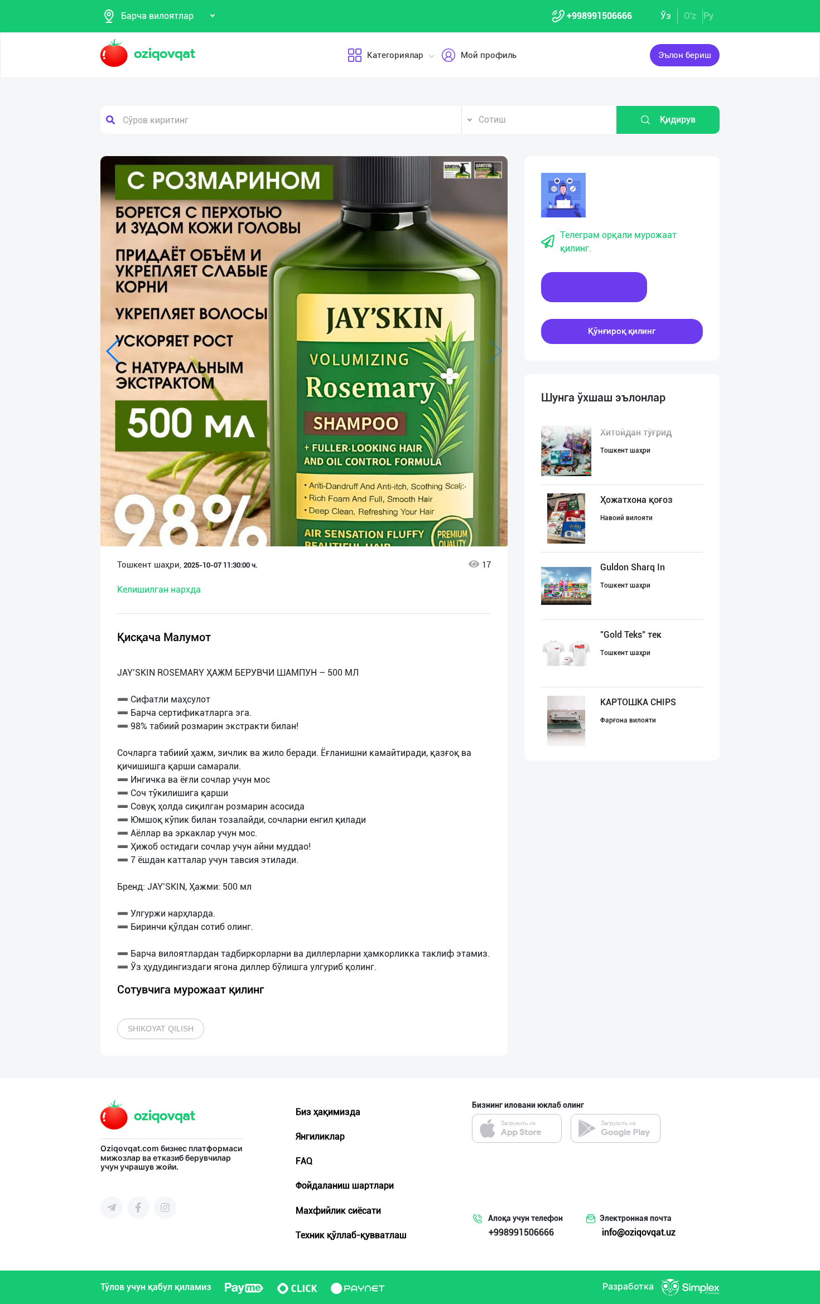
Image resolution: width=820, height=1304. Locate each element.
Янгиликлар (320, 1136)
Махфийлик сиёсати (338, 1210)
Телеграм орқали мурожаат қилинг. (618, 242)
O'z (690, 16)
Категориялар (395, 55)
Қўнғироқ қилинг (621, 331)
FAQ (304, 1161)
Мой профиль (489, 55)
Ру (708, 16)
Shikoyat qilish (161, 1028)
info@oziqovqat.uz (639, 1232)
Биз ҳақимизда (328, 1112)
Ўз (665, 16)
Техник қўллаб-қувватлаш (351, 1235)
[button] (457, 170)
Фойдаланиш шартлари (345, 1185)
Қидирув (678, 119)
